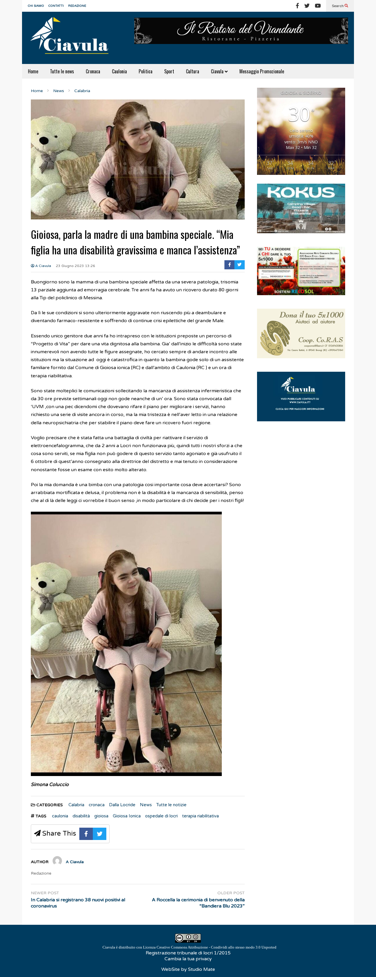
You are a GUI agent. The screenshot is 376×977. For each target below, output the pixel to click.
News (146, 804)
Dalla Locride (122, 804)
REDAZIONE (77, 6)
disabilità (81, 816)
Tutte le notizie (171, 804)
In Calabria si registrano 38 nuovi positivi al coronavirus (78, 903)
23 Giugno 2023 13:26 (75, 266)
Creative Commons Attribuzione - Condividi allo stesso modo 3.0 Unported (216, 947)
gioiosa (101, 816)
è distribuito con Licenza (189, 947)
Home (33, 71)
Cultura (192, 71)
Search (338, 6)
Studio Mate (201, 969)
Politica (145, 71)
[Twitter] (307, 6)
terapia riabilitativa (200, 816)
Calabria (76, 804)
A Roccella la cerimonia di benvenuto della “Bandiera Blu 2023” (198, 903)
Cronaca (93, 71)
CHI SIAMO (36, 6)
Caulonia (119, 71)
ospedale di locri (161, 816)
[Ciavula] (72, 38)
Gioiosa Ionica (127, 816)
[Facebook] (297, 6)
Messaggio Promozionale (261, 71)
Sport (169, 71)
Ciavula (218, 71)
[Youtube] (318, 6)
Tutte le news (62, 71)
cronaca (97, 804)
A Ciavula (42, 266)
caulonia (60, 816)
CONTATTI (56, 6)
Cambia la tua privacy (188, 959)
